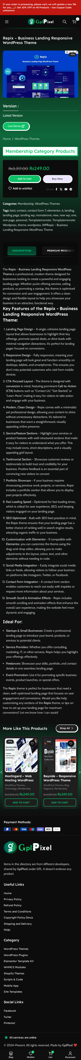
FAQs (7, 930)
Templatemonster (39, 220)
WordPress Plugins (16, 955)
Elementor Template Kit (19, 961)
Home (7, 139)
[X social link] (61, 189)
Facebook (10, 1010)
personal (21, 220)
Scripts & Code (13, 979)
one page (9, 220)
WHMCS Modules (15, 967)
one (73, 215)
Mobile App (11, 985)
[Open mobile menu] (7, 21)
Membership (26, 203)
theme (22, 225)
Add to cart (24, 178)
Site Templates (13, 991)
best (12, 210)
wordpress (34, 225)
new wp (65, 215)
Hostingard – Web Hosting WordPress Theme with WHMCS (20, 780)
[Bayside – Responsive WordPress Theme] (60, 755)
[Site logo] (40, 21)
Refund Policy (12, 905)
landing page (11, 215)
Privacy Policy (12, 899)
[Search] (64, 21)
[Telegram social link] (70, 189)
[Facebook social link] (56, 189)
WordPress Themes (27, 139)
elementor (53, 210)
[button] (21, 802)
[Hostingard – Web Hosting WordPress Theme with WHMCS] (21, 755)
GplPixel (22, 869)
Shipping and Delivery (18, 923)
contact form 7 (37, 210)
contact (21, 210)
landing (69, 210)
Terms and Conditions (17, 911)
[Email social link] (65, 189)
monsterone (44, 215)
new (55, 215)
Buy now (57, 178)
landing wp (28, 215)
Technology (11, 788)
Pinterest (9, 1023)
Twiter (7, 1017)
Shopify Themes (14, 973)
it (62, 210)
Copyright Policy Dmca (18, 917)
